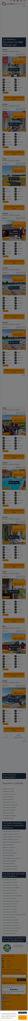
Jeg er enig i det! (22, 1012)
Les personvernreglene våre (22, 1017)
